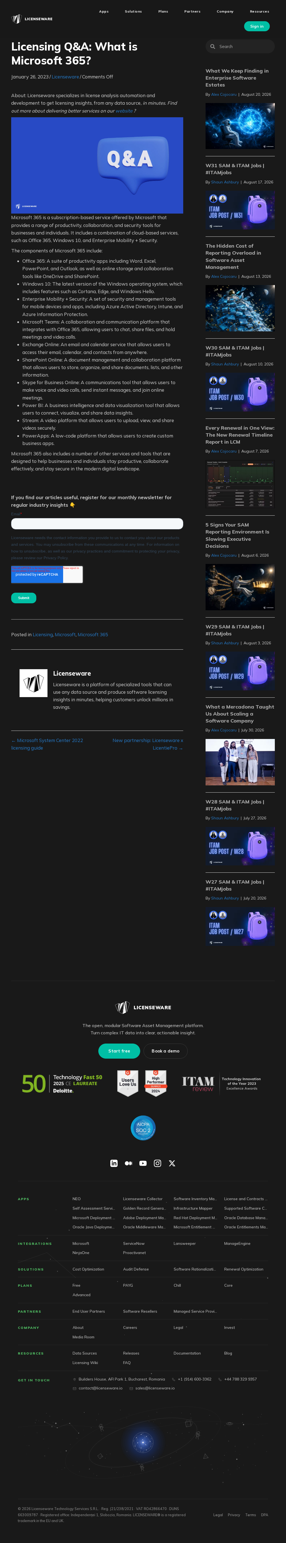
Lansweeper (185, 1243)
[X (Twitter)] (172, 1163)
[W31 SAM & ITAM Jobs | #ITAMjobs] (240, 209)
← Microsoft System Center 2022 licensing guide (47, 744)
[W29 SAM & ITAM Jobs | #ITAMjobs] (240, 670)
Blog (228, 1353)
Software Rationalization (196, 1269)
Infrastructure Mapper (193, 1208)
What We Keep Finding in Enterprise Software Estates (237, 78)
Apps (23, 1199)
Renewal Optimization (243, 1269)
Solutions (31, 1269)
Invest (229, 1327)
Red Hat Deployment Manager (196, 1217)
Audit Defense (136, 1269)
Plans (25, 1285)
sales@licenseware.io (155, 1388)
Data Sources (85, 1353)
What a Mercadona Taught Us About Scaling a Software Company (240, 714)
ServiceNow (134, 1243)
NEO (77, 1198)
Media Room (83, 1336)
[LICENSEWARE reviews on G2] (142, 1083)
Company (28, 1328)
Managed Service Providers (196, 1311)
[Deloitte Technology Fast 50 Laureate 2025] (62, 1083)
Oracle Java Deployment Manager (94, 1226)
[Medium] (128, 1163)
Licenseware (65, 77)
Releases (131, 1353)
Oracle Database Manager (246, 1217)
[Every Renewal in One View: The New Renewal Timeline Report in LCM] (240, 484)
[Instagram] (157, 1163)
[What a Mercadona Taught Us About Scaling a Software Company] (240, 761)
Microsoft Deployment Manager (94, 1217)
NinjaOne (81, 1252)
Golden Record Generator (145, 1208)
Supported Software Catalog (246, 1208)
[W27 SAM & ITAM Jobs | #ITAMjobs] (240, 926)
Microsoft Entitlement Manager (196, 1226)
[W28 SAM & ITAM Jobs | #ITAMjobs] (240, 845)
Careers (130, 1327)
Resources (31, 1353)
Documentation (187, 1353)
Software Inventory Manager (196, 1198)
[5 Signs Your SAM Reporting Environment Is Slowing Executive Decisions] (240, 586)
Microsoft (65, 634)
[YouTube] (143, 1163)
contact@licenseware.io (101, 1388)
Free (76, 1285)
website (123, 111)
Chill (177, 1285)
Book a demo (165, 1051)
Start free (119, 1051)
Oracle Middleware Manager (145, 1226)
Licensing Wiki (85, 1362)
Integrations (35, 1243)
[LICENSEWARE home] (143, 1007)
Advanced (81, 1294)
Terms (250, 1515)
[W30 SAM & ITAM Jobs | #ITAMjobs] (240, 391)
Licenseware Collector (143, 1198)
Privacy (234, 1515)
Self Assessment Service (94, 1208)
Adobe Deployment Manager (145, 1217)
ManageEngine (237, 1243)
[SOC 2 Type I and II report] (143, 1128)
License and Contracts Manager (246, 1198)
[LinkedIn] (114, 1163)
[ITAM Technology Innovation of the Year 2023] (223, 1083)
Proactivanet (134, 1252)
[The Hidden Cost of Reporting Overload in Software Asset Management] (240, 307)
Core (228, 1285)
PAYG (128, 1285)
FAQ (127, 1362)
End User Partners (89, 1311)
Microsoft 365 (93, 634)
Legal (178, 1327)
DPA (264, 1515)
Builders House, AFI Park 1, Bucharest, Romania (122, 1379)
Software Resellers (140, 1311)
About (78, 1327)
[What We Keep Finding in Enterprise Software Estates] (240, 125)
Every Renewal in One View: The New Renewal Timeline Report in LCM (240, 435)
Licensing (43, 634)
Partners (29, 1311)
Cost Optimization (88, 1269)
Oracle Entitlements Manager (246, 1226)
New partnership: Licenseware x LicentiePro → (148, 744)
